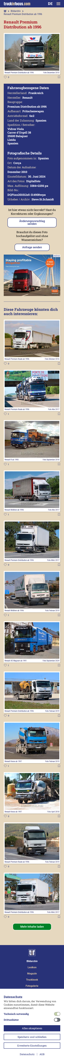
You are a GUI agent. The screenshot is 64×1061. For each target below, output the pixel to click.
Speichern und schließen (32, 1036)
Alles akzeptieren (32, 1028)
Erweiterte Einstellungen (32, 1045)
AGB (41, 1054)
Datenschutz (27, 1054)
